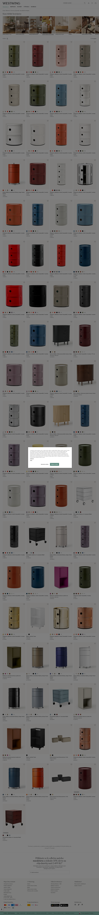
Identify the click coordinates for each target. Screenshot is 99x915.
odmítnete (64, 456)
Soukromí (32, 458)
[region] (50, 457)
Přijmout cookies (54, 464)
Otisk (31, 460)
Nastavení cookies (44, 464)
